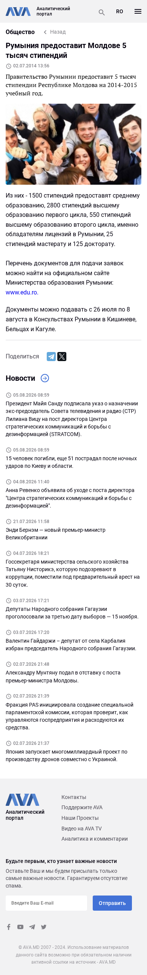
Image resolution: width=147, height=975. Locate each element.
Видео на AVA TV (81, 828)
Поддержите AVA (82, 807)
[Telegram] (51, 356)
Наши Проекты (80, 818)
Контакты (73, 797)
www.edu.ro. (22, 292)
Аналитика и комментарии (94, 839)
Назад (58, 32)
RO (119, 11)
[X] (61, 356)
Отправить (112, 903)
